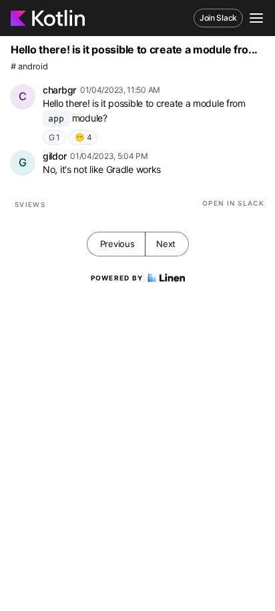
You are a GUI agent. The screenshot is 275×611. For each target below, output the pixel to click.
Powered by (117, 278)
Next (166, 243)
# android (29, 66)
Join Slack (218, 18)
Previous (117, 243)
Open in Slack (233, 203)
